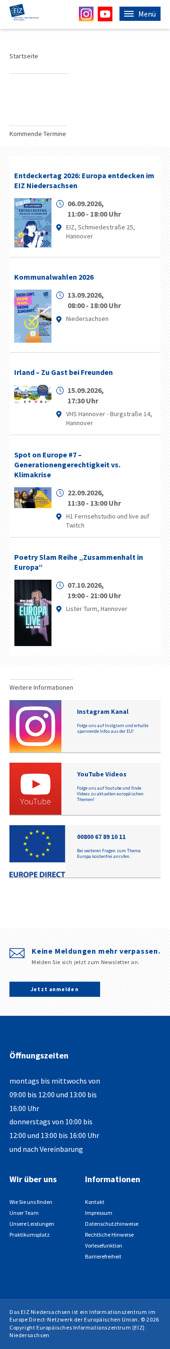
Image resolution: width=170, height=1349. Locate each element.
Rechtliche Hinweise (109, 1234)
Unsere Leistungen (31, 1223)
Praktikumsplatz (29, 1234)
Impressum (98, 1212)
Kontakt (94, 1201)
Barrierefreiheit (103, 1256)
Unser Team (24, 1212)
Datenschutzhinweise (111, 1223)
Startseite (23, 56)
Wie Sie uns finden (30, 1201)
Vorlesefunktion (103, 1245)
